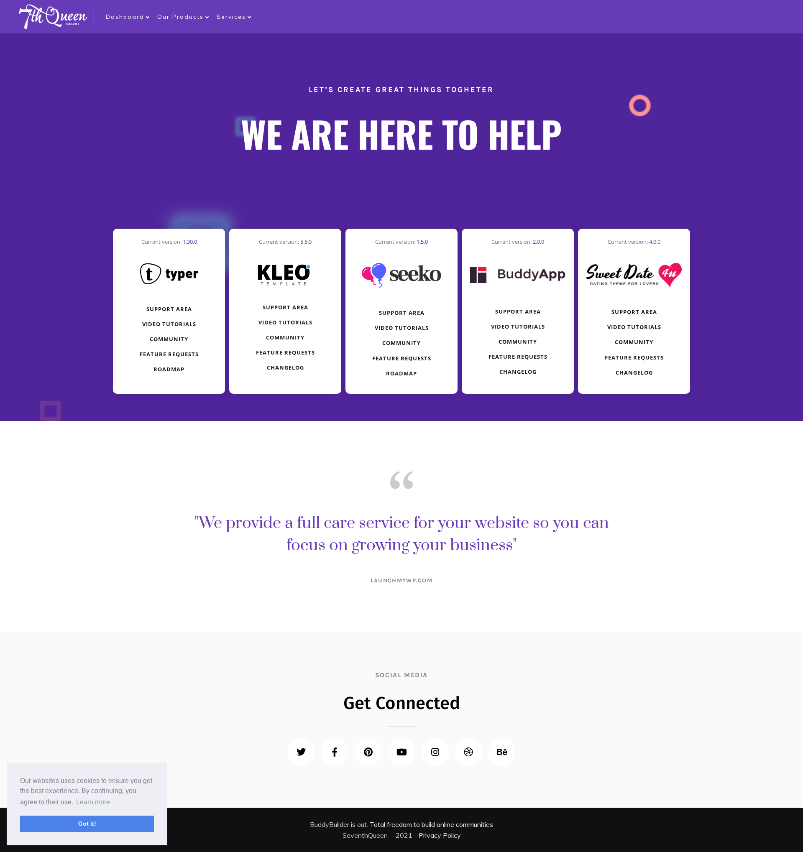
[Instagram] (435, 752)
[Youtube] (401, 752)
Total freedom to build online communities (431, 824)
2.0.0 (538, 241)
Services (231, 16)
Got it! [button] (87, 823)
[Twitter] (301, 752)
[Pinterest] (368, 752)
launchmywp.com (401, 580)
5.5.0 (306, 241)
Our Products (180, 16)
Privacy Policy (440, 835)
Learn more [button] (93, 802)
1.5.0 (422, 241)
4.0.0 (654, 241)
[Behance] (502, 752)
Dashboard (125, 16)
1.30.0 (190, 241)
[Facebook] (334, 752)
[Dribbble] (468, 752)
